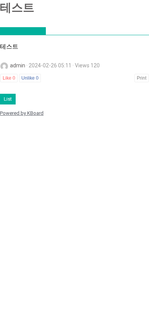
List (8, 99)
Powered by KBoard (22, 113)
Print (141, 78)
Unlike (30, 78)
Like (9, 78)
